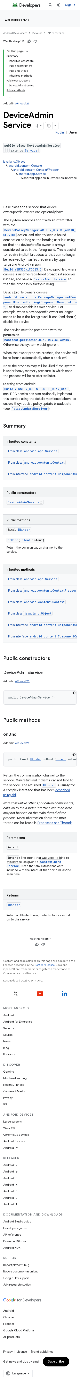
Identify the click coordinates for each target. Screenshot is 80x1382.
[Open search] (50, 4)
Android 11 (10, 1204)
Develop (37, 33)
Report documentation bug (21, 1271)
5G (5, 1104)
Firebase (9, 1324)
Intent (25, 540)
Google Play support (16, 1278)
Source (8, 1035)
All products (11, 1337)
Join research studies (17, 1284)
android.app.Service (32, 174)
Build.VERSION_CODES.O (22, 269)
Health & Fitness (13, 1085)
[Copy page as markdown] (49, 125)
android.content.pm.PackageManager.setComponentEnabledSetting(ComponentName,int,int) (40, 302)
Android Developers (15, 33)
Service (31, 150)
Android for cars (14, 1141)
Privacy (8, 1098)
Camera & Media (14, 1091)
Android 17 (10, 1165)
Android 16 (10, 1171)
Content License (44, 965)
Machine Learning (15, 1078)
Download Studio (14, 1241)
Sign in (70, 5)
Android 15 (10, 1178)
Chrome (8, 1317)
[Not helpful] (35, 41)
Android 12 (10, 1198)
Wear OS (9, 1128)
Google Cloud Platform (18, 1330)
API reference (17, 20)
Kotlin (59, 132)
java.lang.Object (14, 161)
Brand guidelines (42, 1351)
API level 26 (22, 103)
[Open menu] (6, 5)
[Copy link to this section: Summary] (30, 426)
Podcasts (9, 1054)
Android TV (10, 1148)
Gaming (8, 1071)
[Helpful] (29, 41)
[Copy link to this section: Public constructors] (54, 658)
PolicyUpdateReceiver (30, 409)
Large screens (12, 1121)
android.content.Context (25, 166)
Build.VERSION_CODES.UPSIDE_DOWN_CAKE (36, 389)
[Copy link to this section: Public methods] (44, 720)
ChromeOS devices (16, 1134)
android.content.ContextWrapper (36, 170)
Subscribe (56, 1361)
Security (8, 1028)
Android (8, 1015)
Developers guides (15, 1228)
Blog (6, 1048)
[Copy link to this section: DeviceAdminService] (47, 672)
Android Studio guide (17, 1221)
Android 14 (10, 1184)
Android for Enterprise (17, 1021)
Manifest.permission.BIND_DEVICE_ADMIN (36, 340)
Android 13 (10, 1191)
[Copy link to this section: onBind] (20, 734)
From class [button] (32, 451)
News (6, 1041)
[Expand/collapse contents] (27, 51)
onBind (13, 540)
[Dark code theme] (74, 692)
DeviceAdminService (50, 279)
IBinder (24, 530)
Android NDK (11, 1248)
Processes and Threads (54, 823)
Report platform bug (16, 1265)
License (22, 1351)
